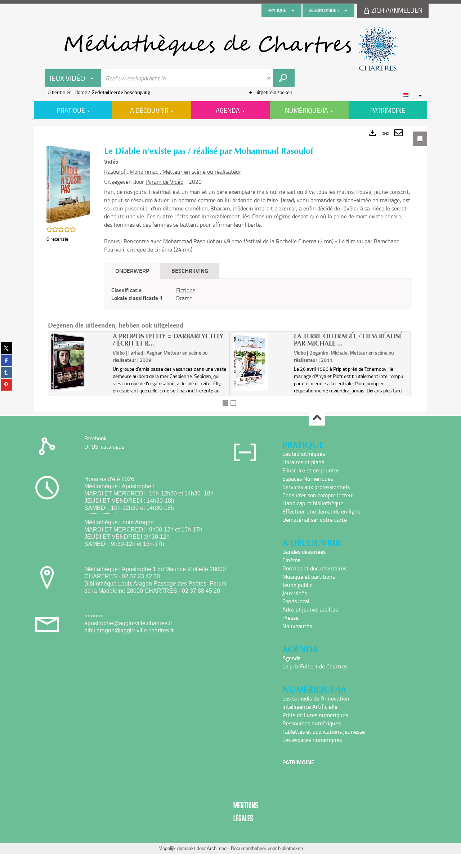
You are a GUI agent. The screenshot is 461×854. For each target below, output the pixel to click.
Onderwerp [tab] (132, 270)
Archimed (217, 848)
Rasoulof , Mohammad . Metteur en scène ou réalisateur (172, 171)
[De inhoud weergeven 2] (233, 403)
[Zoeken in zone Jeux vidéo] (284, 78)
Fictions (185, 290)
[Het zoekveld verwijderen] (269, 78)
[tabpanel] (230, 269)
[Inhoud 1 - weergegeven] (225, 403)
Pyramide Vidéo (164, 182)
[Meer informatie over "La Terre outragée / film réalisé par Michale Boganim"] (261, 362)
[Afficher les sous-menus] (292, 10)
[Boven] (317, 418)
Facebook (95, 438)
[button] (68, 184)
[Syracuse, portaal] (230, 49)
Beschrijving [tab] (189, 270)
